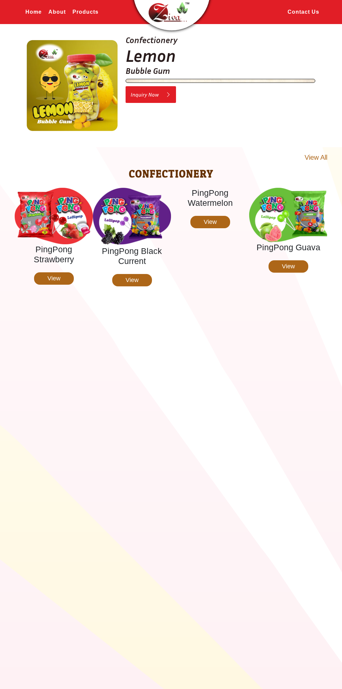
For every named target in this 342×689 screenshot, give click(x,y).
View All (316, 157)
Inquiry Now (148, 94)
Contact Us (303, 12)
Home (33, 12)
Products (85, 12)
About (57, 12)
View (53, 280)
